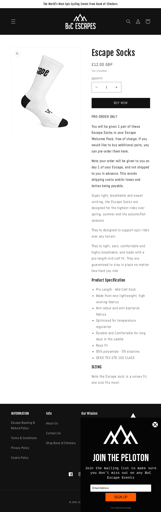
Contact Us (53, 433)
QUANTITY (97, 78)
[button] (13, 21)
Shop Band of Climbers (61, 443)
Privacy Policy (20, 448)
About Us (52, 423)
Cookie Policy (20, 458)
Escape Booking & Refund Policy (23, 425)
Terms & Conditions (24, 438)
